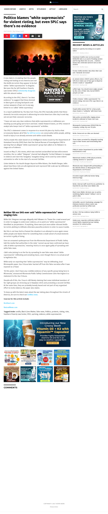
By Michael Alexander (86, 153)
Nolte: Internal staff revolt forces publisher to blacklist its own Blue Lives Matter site (88, 185)
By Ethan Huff (83, 85)
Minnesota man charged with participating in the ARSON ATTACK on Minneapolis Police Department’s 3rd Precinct (87, 168)
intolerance (41, 9)
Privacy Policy (54, 506)
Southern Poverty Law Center (15, 314)
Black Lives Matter (29, 312)
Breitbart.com (9, 303)
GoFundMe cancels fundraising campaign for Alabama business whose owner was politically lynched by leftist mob (87, 204)
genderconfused (10, 9)
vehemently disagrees (26, 91)
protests (55, 312)
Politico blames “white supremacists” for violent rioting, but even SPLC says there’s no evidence (88, 101)
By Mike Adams (84, 67)
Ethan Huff (20, 31)
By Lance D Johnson (85, 95)
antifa (31, 9)
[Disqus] (37, 417)
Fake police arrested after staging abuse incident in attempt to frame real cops (86, 118)
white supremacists (53, 314)
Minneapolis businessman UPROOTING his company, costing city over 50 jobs (87, 126)
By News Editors (84, 53)
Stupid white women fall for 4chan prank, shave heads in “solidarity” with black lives (87, 110)
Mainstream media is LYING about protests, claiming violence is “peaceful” (87, 159)
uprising (35, 314)
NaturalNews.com (10, 307)
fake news (40, 312)
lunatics (22, 9)
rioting (61, 312)
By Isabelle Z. (83, 75)
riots (67, 312)
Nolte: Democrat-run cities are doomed (86, 133)
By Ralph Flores (85, 216)
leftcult (52, 9)
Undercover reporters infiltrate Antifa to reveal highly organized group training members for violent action (86, 222)
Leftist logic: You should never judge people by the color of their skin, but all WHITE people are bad (88, 91)
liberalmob (63, 9)
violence (42, 314)
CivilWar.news (32, 295)
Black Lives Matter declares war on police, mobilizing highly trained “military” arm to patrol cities (87, 194)
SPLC (29, 314)
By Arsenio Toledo (85, 129)
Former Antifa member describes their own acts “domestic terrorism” (87, 72)
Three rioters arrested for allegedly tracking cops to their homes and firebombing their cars (88, 141)
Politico (48, 312)
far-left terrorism (34, 133)
